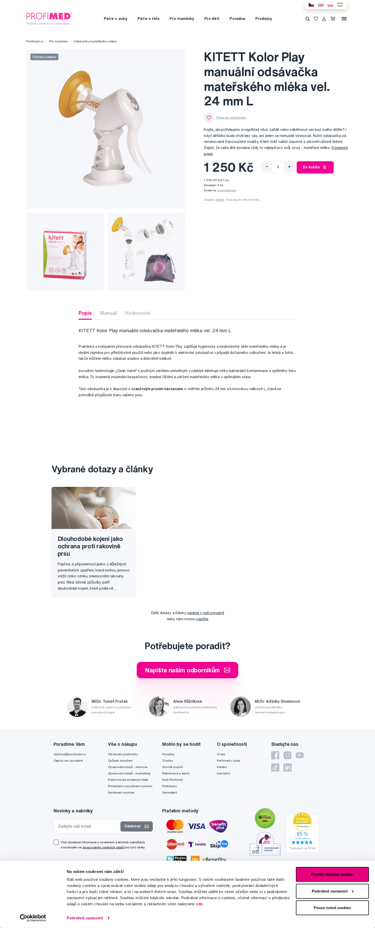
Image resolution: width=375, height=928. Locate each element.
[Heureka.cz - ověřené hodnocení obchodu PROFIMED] (302, 832)
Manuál (108, 313)
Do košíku (311, 167)
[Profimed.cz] (49, 18)
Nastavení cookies (121, 792)
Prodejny (263, 18)
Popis (85, 313)
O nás (221, 754)
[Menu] (344, 19)
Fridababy (169, 786)
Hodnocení (137, 313)
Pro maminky (182, 18)
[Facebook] (275, 755)
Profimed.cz (35, 41)
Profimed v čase (228, 760)
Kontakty (223, 773)
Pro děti (211, 18)
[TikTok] (275, 767)
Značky (167, 760)
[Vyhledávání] (308, 19)
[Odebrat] (267, 167)
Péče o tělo (148, 18)
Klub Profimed (172, 779)
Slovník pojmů (172, 767)
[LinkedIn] (287, 767)
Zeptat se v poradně (68, 760)
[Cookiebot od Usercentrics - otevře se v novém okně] (33, 918)
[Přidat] (289, 167)
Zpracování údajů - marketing (129, 773)
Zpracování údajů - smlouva (127, 767)
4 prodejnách (226, 190)
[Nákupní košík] (334, 19)
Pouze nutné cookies (332, 908)
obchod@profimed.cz (70, 754)
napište (202, 619)
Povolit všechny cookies (332, 874)
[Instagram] (287, 755)
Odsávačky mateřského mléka (95, 41)
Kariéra (222, 767)
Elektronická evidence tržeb (128, 779)
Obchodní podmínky (123, 754)
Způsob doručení (120, 760)
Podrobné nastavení (85, 918)
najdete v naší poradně (205, 613)
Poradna (237, 18)
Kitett (220, 199)
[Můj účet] (324, 19)
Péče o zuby (115, 18)
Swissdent (169, 792)
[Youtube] (300, 755)
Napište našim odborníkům (182, 670)
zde (199, 904)
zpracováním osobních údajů (103, 847)
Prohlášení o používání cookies (130, 786)
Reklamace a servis (175, 773)
